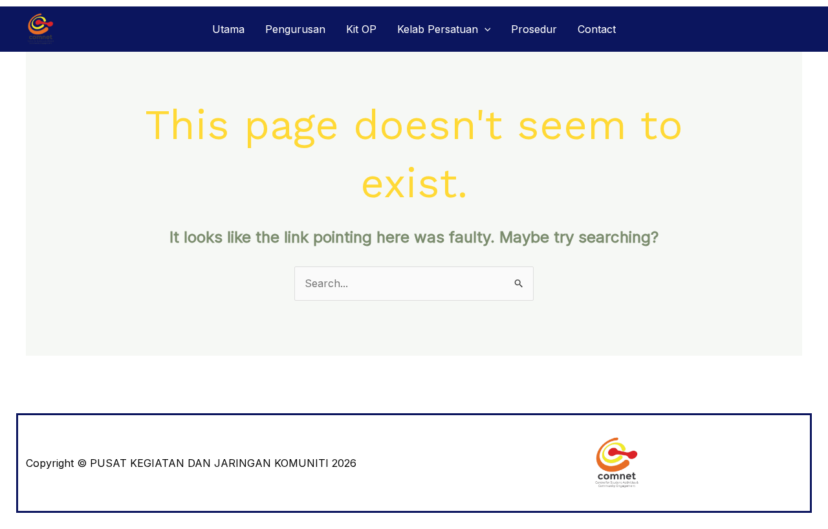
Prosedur (534, 29)
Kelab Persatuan (437, 29)
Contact (597, 29)
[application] (484, 29)
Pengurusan (295, 29)
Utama (228, 29)
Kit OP (361, 29)
